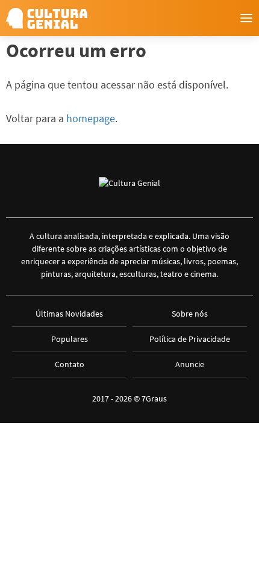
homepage (90, 118)
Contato (69, 364)
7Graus (154, 398)
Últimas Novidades (69, 313)
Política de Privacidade (189, 338)
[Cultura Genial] (46, 18)
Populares (69, 338)
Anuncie (189, 364)
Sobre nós (190, 313)
